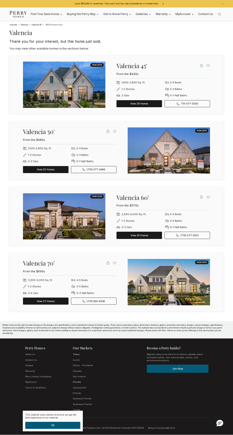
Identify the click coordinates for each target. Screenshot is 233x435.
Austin (76, 360)
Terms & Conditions (35, 387)
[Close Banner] (223, 4)
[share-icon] (201, 65)
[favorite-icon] (208, 65)
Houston (77, 371)
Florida (77, 382)
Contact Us (31, 360)
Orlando (77, 393)
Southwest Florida (82, 404)
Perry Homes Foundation (38, 376)
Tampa (76, 409)
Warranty (30, 371)
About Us (30, 354)
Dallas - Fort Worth (83, 365)
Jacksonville (79, 387)
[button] (219, 423)
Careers (29, 365)
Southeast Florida (82, 398)
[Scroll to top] (219, 406)
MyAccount (31, 382)
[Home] (18, 14)
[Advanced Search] (219, 14)
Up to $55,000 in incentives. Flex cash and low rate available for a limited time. (117, 3)
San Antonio (79, 376)
